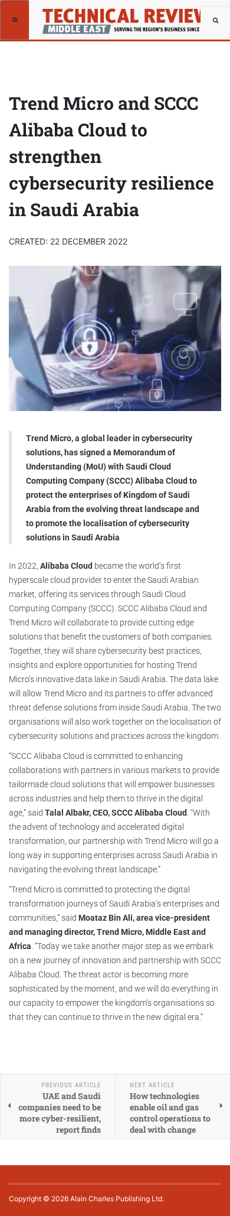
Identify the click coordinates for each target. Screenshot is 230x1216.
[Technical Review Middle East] (123, 15)
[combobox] (215, 20)
